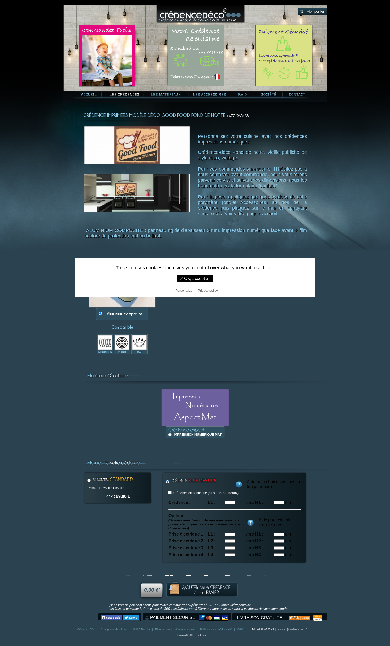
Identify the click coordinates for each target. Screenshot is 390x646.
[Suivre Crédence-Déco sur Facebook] (111, 619)
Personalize (184, 290)
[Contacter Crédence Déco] (297, 94)
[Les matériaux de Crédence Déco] (166, 94)
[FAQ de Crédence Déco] (242, 94)
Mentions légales (185, 629)
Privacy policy (208, 290)
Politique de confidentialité (216, 629)
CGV (240, 629)
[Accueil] (200, 14)
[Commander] (202, 596)
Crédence (83, 629)
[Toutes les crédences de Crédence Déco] (124, 94)
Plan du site (162, 629)
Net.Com (202, 635)
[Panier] (312, 14)
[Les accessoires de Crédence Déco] (209, 94)
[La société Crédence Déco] (269, 94)
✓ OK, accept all (195, 278)
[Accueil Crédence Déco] (88, 94)
